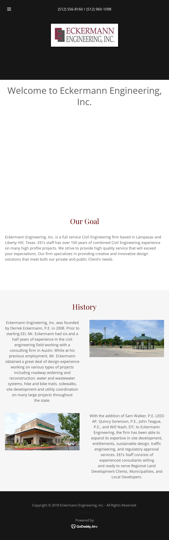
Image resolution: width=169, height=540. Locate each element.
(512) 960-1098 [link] (98, 9)
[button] (12, 9)
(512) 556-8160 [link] (70, 9)
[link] (84, 35)
